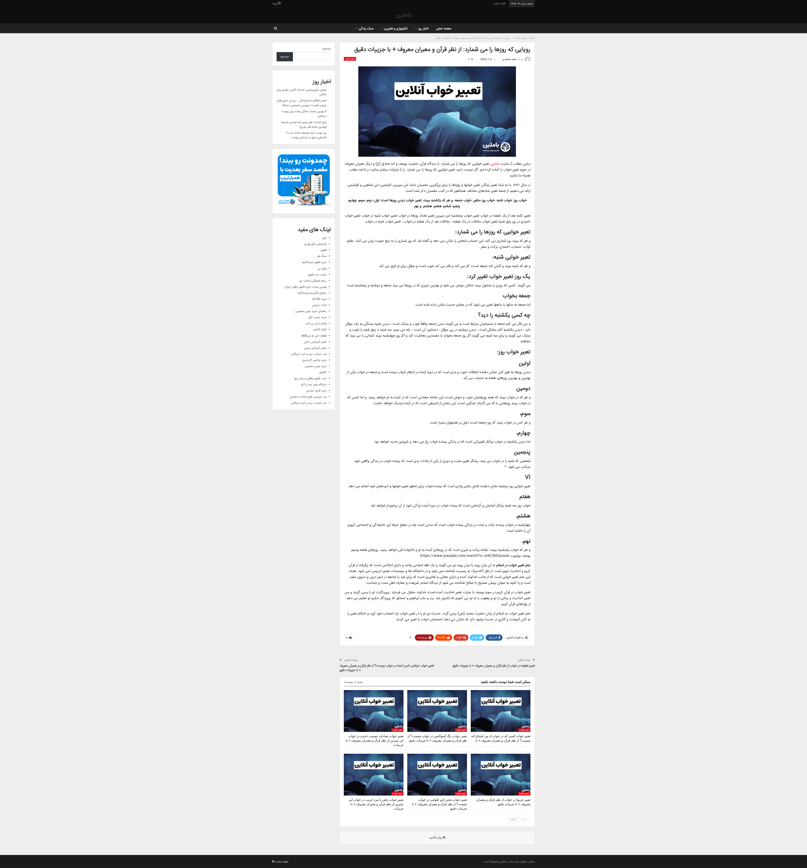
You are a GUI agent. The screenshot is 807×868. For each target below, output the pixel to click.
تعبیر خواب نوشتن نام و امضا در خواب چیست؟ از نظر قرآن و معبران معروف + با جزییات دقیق (386, 668)
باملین (403, 15)
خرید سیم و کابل (317, 317)
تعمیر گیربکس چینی (315, 348)
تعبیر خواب (350, 58)
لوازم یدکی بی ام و (316, 323)
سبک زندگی (366, 28)
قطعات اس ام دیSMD (314, 336)
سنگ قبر (322, 256)
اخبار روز (423, 28)
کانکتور (323, 372)
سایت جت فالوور (317, 274)
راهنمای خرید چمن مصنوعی (311, 311)
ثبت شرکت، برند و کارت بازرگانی (309, 354)
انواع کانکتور (320, 329)
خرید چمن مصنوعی (316, 366)
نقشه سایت (499, 3)
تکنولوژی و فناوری (396, 28)
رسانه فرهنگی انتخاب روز (313, 281)
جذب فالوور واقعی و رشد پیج (310, 378)
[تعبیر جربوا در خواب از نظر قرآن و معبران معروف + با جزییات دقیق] (500, 775)
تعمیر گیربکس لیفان (315, 342)
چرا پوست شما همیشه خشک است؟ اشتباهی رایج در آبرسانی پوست (306, 135)
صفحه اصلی (443, 28)
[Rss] (273, 861)
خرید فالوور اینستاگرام (314, 262)
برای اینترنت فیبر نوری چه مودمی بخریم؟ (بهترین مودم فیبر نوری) (304, 124)
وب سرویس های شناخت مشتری (308, 397)
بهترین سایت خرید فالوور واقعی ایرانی (305, 287)
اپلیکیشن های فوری (315, 244)
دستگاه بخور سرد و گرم (314, 384)
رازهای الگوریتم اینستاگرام (312, 293)
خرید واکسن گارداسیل (314, 360)
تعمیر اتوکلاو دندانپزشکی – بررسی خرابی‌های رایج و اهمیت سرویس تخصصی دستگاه (302, 103)
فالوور (323, 250)
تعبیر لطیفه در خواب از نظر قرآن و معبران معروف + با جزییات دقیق (493, 665)
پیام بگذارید (436, 837)
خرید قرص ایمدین (316, 390)
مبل (324, 238)
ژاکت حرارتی (319, 305)
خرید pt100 (320, 299)
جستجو (327, 48)
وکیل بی (322, 268)
